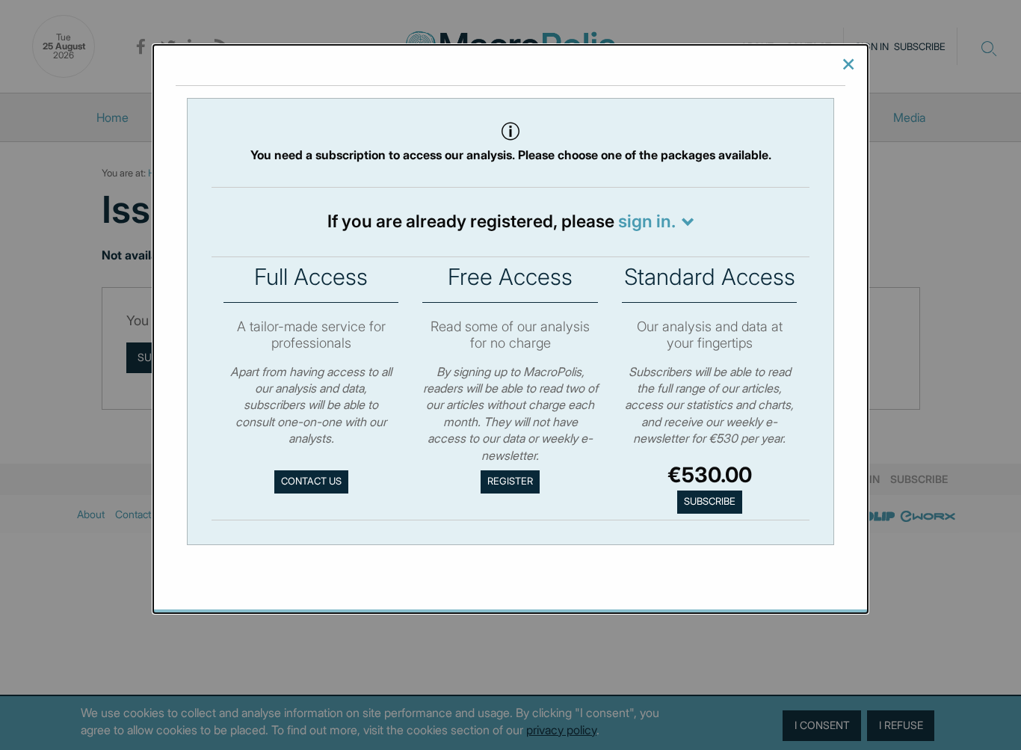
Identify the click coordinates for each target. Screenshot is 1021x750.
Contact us (311, 481)
